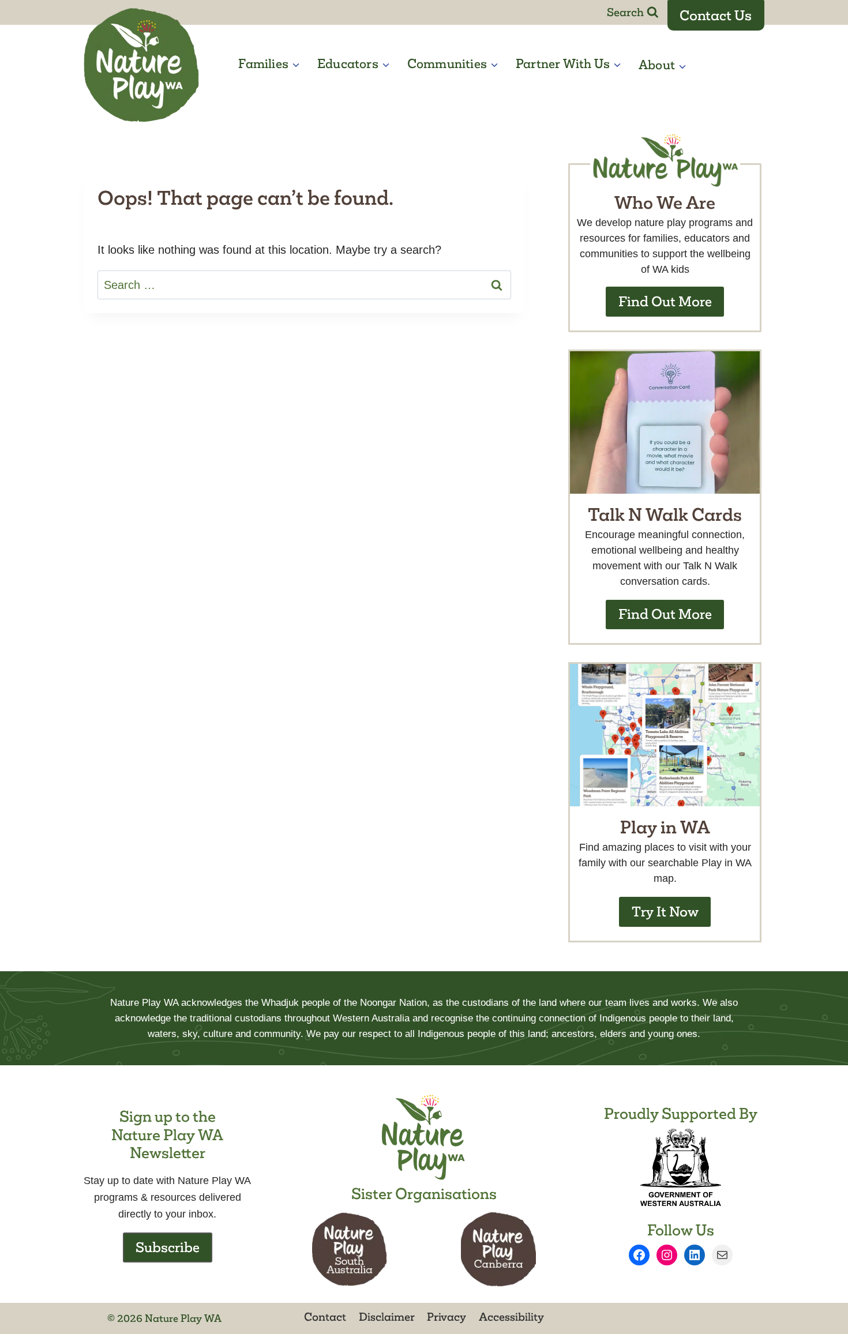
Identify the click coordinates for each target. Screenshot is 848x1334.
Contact (325, 1317)
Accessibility (511, 1317)
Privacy (446, 1317)
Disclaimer (387, 1317)
